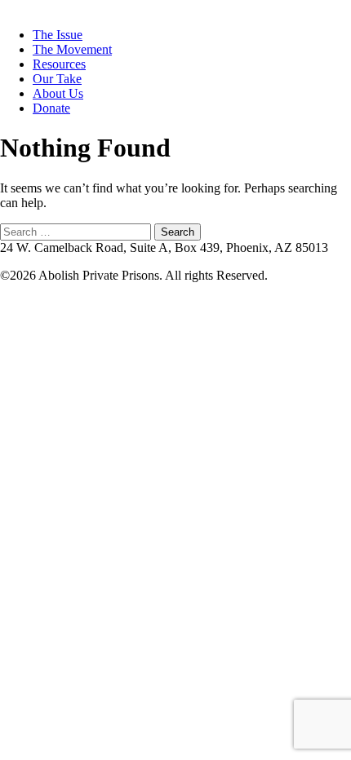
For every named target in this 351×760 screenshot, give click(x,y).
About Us (58, 93)
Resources (59, 64)
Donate (51, 108)
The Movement (72, 49)
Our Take (57, 79)
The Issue (57, 35)
